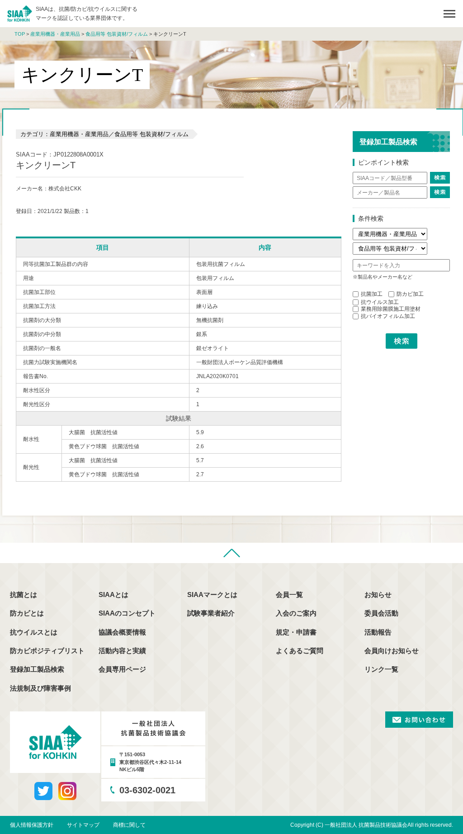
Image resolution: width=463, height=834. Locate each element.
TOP (19, 34)
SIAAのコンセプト (127, 613)
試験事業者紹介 (211, 613)
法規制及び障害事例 (40, 688)
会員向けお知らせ (391, 650)
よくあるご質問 (299, 650)
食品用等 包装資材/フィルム (116, 34)
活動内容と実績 (122, 650)
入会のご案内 (296, 613)
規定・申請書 (296, 632)
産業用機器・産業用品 (55, 34)
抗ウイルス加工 (380, 302)
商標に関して (129, 825)
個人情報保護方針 (31, 825)
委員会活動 (381, 613)
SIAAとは (113, 594)
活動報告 (378, 632)
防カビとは (27, 613)
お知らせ (378, 594)
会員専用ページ (122, 669)
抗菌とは (23, 594)
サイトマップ (83, 825)
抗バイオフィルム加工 (388, 316)
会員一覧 (289, 594)
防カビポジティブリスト (47, 650)
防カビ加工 (410, 294)
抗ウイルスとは (33, 632)
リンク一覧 (381, 669)
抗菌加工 (372, 294)
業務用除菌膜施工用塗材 (390, 309)
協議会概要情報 (122, 632)
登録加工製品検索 (37, 669)
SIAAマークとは (212, 594)
